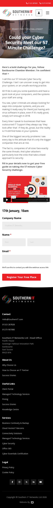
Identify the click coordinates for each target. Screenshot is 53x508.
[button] (47, 13)
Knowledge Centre (10, 409)
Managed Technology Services (16, 394)
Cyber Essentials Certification (15, 453)
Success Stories (9, 375)
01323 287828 (8, 324)
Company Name (11, 218)
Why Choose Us (9, 365)
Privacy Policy (8, 467)
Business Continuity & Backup (15, 423)
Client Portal (7, 389)
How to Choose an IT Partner (15, 370)
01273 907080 (8, 329)
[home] (17, 13)
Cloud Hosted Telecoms (13, 428)
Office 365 (6, 448)
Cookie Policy (8, 472)
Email (11, 251)
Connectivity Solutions (12, 433)
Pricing (5, 399)
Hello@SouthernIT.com (12, 319)
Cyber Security (8, 443)
